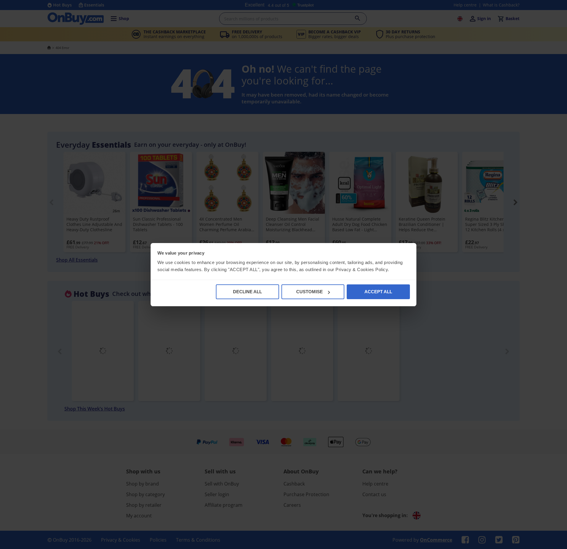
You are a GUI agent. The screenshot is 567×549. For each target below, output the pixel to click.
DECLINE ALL (247, 291)
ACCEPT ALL (378, 291)
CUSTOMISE (309, 291)
